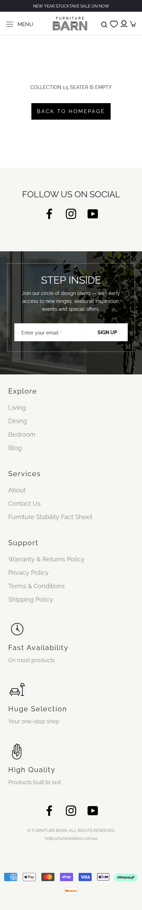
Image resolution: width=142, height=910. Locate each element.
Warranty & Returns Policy (46, 559)
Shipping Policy (30, 599)
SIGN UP (107, 332)
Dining (17, 421)
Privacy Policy (28, 572)
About (17, 490)
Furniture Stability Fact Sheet (50, 516)
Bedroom (22, 434)
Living (17, 407)
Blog (15, 447)
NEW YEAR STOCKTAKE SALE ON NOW (71, 6)
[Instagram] (71, 213)
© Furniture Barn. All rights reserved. (71, 830)
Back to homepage (71, 111)
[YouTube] (93, 213)
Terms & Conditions (36, 586)
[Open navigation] (9, 23)
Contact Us (24, 503)
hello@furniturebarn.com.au (71, 838)
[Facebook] (49, 213)
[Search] (104, 23)
